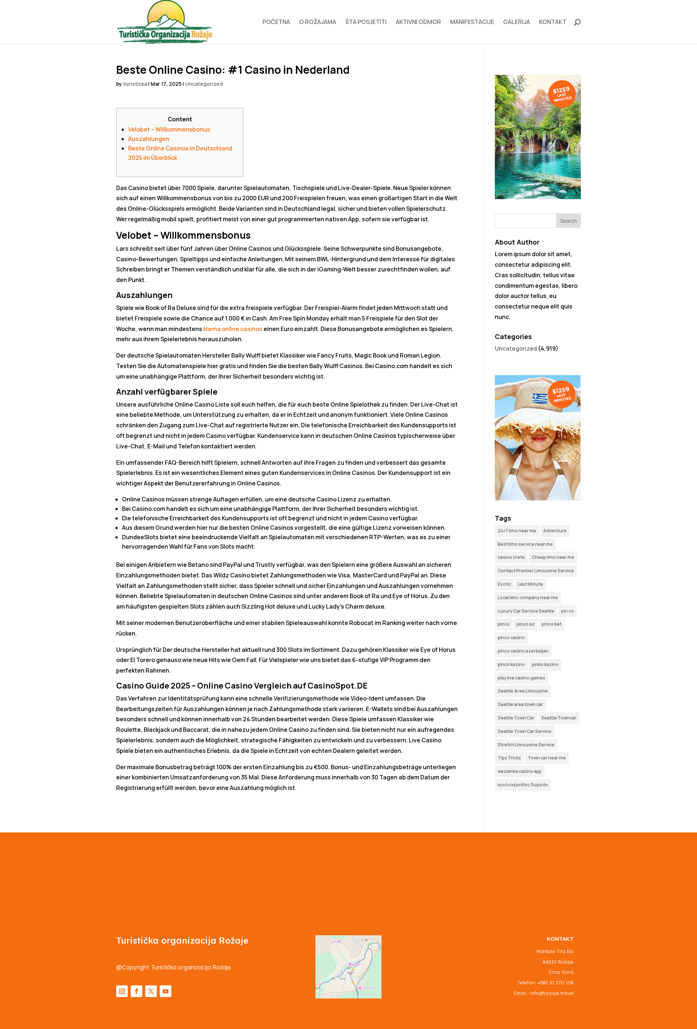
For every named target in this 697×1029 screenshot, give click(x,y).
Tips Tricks (509, 758)
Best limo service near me (525, 544)
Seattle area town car (520, 704)
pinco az (526, 624)
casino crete (511, 557)
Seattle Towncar (558, 718)
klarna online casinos (232, 329)
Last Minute (530, 584)
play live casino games (521, 678)
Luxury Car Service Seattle (526, 611)
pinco (504, 624)
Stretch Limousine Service (526, 745)
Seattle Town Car (516, 718)
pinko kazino (545, 664)
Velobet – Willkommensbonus (169, 129)
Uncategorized (204, 83)
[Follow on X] (151, 991)
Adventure (555, 531)
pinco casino (511, 637)
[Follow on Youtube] (165, 991)
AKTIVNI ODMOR (418, 22)
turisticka (135, 83)
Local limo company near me (528, 597)
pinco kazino (511, 664)
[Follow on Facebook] (136, 991)
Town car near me (547, 758)
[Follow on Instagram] (122, 991)
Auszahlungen (148, 139)
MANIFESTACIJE (472, 22)
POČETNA (276, 22)
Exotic (504, 584)
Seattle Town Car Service (524, 731)
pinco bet (552, 624)
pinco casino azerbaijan (523, 651)
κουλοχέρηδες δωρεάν (523, 785)
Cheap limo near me (553, 557)
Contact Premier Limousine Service (536, 571)
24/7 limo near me (517, 531)
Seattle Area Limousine (523, 691)
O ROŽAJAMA (317, 22)
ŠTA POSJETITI (366, 22)
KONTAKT (552, 22)
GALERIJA (516, 22)
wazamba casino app (520, 771)
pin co (567, 611)
